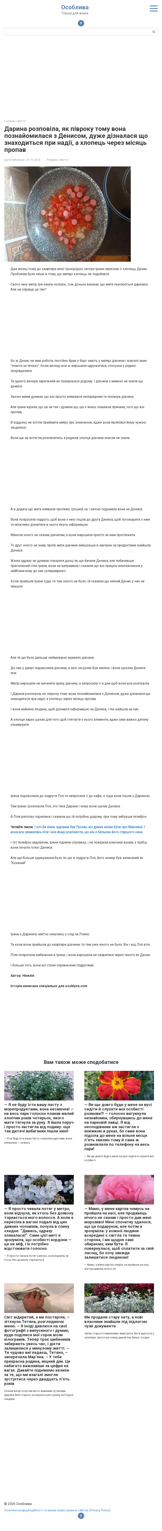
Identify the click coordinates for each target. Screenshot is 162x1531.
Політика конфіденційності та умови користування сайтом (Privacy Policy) (57, 1510)
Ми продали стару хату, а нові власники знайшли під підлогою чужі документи (115, 1321)
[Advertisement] (81, 76)
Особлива (75, 7)
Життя (63, 159)
